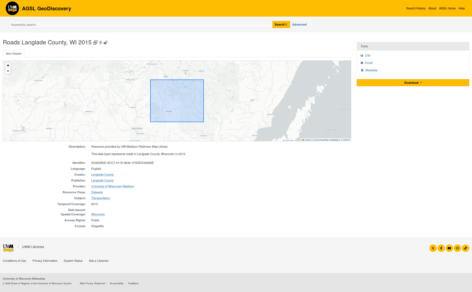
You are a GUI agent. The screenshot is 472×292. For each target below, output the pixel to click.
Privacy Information (45, 260)
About (432, 8)
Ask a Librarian (99, 260)
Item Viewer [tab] (13, 53)
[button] (8, 65)
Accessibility (117, 283)
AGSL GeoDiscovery (12, 10)
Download (411, 82)
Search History (416, 8)
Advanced (299, 24)
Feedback (133, 283)
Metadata (371, 70)
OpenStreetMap (321, 139)
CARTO (346, 139)
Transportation (100, 198)
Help (462, 8)
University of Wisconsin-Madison (112, 186)
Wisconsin (98, 214)
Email (369, 63)
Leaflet (307, 139)
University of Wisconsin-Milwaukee (24, 278)
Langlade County (102, 174)
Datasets (97, 192)
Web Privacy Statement (92, 283)
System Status (73, 260)
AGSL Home (447, 8)
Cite (367, 55)
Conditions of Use (14, 260)
